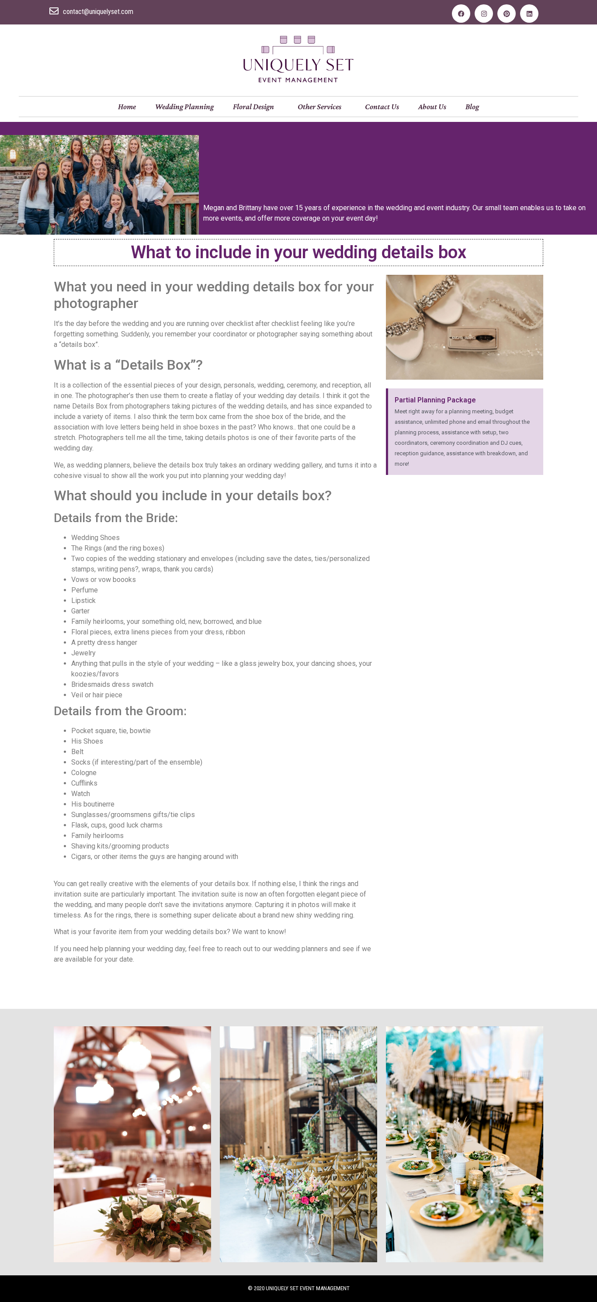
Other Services (319, 106)
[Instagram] (484, 13)
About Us (432, 106)
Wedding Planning (184, 106)
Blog (472, 106)
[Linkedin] (529, 13)
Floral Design (253, 106)
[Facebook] (461, 13)
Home (127, 106)
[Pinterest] (506, 13)
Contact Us (382, 106)
